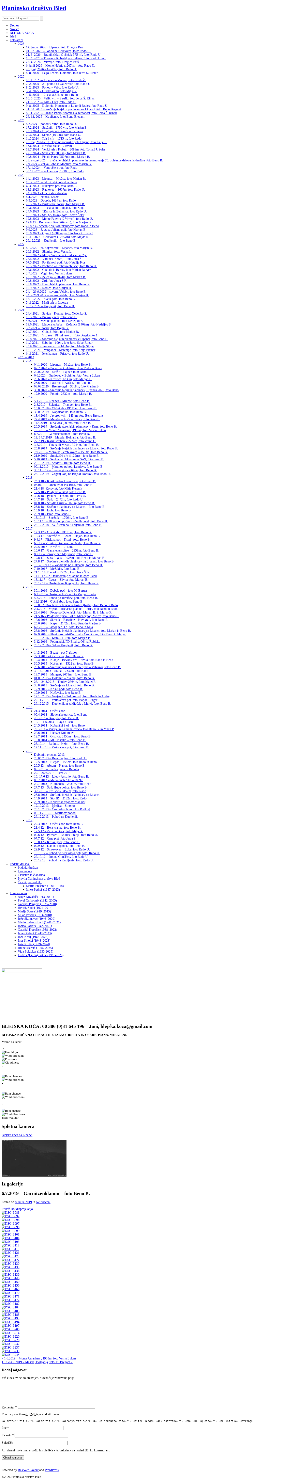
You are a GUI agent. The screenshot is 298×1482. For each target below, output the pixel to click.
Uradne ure (25, 871)
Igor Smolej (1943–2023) (34, 940)
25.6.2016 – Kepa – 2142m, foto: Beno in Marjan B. (68, 623)
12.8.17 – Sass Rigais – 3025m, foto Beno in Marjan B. (69, 557)
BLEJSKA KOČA (22, 32)
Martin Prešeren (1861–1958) (45, 886)
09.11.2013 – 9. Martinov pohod (55, 813)
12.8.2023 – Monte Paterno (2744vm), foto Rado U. (59, 218)
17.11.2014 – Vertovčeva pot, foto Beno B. (61, 747)
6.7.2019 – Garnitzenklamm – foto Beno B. (62, 433)
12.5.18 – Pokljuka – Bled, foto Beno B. (60, 492)
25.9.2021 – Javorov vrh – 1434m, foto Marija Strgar (60, 346)
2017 (29, 528)
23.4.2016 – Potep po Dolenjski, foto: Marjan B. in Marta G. (73, 612)
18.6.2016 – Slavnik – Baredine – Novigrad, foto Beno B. (71, 619)
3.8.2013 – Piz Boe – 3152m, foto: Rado (60, 791)
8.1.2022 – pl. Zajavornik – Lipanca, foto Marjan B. (59, 248)
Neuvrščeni (43, 1202)
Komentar (9, 1407)
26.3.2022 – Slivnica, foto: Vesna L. (49, 251)
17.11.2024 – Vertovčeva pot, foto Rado (51, 167)
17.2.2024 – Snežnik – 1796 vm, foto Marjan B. (57, 127)
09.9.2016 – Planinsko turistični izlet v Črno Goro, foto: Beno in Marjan (80, 634)
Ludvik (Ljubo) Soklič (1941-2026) (40, 955)
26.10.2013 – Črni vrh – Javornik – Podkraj (62, 809)
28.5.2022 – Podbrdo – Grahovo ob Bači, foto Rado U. (61, 266)
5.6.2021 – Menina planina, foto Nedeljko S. (54, 320)
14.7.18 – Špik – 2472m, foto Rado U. (59, 499)
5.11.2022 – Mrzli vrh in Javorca (47, 302)
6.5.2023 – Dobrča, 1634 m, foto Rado (51, 200)
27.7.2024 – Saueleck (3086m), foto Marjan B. (56, 153)
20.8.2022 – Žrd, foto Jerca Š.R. (46, 280)
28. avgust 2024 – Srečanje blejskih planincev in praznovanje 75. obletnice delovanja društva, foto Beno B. (94, 160)
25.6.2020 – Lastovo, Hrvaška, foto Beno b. (62, 382)
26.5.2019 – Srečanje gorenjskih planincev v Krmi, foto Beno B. (75, 426)
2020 (29, 361)
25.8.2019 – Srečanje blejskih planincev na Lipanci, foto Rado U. (76, 448)
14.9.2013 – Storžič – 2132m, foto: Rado (60, 798)
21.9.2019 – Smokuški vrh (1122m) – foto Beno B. (67, 455)
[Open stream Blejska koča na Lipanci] (34, 1158)
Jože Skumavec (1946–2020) (36, 918)
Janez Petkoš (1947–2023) (43, 889)
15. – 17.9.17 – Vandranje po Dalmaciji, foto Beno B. (68, 565)
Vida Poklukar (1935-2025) (35, 951)
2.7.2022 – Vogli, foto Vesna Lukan (49, 273)
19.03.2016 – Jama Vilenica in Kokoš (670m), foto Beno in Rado (76, 605)
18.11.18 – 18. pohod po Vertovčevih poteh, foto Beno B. (71, 521)
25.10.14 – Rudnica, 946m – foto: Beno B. (61, 743)
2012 (29, 820)
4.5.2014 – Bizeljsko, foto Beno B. (56, 718)
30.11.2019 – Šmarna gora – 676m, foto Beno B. (65, 470)
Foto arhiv (16, 40)
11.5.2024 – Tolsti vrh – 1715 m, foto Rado (53, 138)
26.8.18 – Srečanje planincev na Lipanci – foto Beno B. (69, 506)
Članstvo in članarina (31, 875)
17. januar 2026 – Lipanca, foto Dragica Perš (55, 47)
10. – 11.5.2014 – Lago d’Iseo (53, 721)
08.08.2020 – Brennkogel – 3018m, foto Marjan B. (67, 386)
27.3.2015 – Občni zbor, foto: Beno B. (59, 656)
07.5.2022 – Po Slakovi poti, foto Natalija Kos (55, 262)
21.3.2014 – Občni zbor (49, 711)
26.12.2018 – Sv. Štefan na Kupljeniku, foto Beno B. (68, 525)
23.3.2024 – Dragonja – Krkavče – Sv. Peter (54, 131)
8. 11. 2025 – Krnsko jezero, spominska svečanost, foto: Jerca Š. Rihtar (71, 113)
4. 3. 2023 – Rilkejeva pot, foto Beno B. (51, 186)
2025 (21, 76)
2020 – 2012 (26, 357)
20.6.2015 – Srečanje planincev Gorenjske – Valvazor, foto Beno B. (77, 667)
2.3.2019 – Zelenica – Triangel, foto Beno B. (63, 404)
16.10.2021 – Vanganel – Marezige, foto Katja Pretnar (60, 350)
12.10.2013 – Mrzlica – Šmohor (54, 805)
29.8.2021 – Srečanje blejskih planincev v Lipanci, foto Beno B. (67, 339)
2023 (21, 175)
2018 (29, 477)
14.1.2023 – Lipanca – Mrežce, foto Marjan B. (56, 178)
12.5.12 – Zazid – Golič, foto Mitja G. (58, 831)
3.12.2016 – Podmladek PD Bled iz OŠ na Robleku (67, 641)
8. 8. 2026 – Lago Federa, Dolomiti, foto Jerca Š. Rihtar (62, 73)
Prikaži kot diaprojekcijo (17, 1209)
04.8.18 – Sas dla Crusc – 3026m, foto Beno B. (64, 503)
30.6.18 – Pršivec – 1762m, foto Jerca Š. (60, 495)
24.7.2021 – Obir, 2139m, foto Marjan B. (52, 331)
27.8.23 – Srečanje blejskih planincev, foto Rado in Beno (62, 226)
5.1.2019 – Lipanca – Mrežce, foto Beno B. (62, 401)
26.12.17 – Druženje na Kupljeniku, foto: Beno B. (66, 583)
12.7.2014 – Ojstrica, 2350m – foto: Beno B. (62, 736)
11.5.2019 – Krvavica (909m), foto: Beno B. (62, 423)
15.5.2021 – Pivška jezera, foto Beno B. (51, 317)
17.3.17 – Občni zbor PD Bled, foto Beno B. (63, 532)
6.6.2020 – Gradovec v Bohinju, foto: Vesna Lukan (67, 375)
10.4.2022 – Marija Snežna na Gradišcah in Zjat (56, 255)
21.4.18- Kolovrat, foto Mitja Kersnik (58, 488)
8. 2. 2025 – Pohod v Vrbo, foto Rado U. (52, 87)
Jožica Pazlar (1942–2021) (35, 926)
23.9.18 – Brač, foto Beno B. (52, 514)
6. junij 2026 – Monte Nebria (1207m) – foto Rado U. (60, 65)
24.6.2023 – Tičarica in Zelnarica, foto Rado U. (56, 211)
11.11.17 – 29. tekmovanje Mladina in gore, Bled (65, 576)
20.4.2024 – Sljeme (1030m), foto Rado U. (53, 135)
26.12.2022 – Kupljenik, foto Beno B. (50, 306)
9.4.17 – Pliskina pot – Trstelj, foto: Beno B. (62, 539)
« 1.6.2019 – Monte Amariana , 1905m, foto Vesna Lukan (39, 1358)
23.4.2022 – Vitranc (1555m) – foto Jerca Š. (54, 258)
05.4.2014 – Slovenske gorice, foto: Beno (60, 714)
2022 (21, 244)
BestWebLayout (28, 1470)
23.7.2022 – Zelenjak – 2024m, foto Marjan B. (56, 277)
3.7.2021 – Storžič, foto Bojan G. (47, 328)
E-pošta (8, 1435)
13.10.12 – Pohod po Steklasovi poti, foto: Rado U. (67, 853)
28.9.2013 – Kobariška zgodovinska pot (59, 802)
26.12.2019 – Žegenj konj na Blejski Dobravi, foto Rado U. (72, 474)
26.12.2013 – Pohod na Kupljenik (56, 816)
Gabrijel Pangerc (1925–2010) (37, 904)
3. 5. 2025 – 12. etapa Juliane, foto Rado (52, 94)
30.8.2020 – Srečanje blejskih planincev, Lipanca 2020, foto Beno (76, 390)
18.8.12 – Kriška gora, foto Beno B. (57, 842)
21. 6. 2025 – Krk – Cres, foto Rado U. (51, 102)
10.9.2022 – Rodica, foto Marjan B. (49, 288)
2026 (21, 43)
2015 (29, 649)
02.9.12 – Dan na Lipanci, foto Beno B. (59, 845)
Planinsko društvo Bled (34, 8)
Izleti (13, 36)
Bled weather (10, 1117)
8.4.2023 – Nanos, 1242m (42, 196)
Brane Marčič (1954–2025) (35, 948)
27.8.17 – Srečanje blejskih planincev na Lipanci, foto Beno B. (74, 561)
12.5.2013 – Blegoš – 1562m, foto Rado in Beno (65, 762)
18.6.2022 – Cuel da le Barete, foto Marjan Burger (58, 269)
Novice (14, 29)
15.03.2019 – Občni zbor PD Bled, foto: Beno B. (65, 408)
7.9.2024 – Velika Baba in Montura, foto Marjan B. (59, 164)
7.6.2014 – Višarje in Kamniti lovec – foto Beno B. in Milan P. (74, 729)
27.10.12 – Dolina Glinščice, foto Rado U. (61, 856)
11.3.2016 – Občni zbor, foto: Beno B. (58, 601)
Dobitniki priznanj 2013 (49, 754)
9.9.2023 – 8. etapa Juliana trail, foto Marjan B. (56, 229)
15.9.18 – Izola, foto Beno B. (53, 510)
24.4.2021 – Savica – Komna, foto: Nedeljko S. (56, 313)
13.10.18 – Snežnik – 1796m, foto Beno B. (61, 517)
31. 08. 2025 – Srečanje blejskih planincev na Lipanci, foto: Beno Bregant (73, 109)
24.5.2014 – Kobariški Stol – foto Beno (59, 725)
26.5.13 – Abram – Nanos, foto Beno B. (60, 765)
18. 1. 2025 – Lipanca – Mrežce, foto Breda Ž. (56, 80)
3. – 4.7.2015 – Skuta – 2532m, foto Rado (61, 670)
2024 (21, 120)
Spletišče (7, 1442)
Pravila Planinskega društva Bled (39, 878)
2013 (29, 751)
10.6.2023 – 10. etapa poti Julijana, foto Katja (55, 207)
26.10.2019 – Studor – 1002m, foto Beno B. (62, 463)
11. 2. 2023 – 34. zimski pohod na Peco (51, 182)
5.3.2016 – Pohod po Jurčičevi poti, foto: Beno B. (66, 598)
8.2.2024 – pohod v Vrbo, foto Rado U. (51, 124)
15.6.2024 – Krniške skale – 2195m (49, 145)
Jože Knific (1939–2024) (34, 944)
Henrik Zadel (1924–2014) (35, 907)
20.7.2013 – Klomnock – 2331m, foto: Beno (62, 783)
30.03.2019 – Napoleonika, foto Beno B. (60, 412)
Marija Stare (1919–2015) (34, 911)
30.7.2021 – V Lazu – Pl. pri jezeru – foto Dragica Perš (61, 335)
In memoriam (18, 893)
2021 (21, 310)
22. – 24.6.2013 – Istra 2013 (52, 773)
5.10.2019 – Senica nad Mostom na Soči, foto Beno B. (69, 459)
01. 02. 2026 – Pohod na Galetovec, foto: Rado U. (58, 51)
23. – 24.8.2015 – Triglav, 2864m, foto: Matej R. (65, 681)
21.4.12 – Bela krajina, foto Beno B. (57, 827)
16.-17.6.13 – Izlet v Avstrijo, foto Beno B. (61, 776)
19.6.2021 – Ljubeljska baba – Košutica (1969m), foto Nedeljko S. (68, 324)
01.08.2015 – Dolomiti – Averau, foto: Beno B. (64, 678)
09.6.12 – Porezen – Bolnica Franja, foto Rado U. (66, 834)
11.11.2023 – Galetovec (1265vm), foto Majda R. (57, 237)
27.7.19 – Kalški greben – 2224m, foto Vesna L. (65, 441)
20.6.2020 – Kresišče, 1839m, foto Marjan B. (63, 379)
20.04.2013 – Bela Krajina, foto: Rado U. (60, 758)
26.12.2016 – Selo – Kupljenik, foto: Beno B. (63, 645)
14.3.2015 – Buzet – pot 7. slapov (55, 652)
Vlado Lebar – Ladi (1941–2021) (39, 922)
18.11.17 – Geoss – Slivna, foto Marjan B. (61, 579)
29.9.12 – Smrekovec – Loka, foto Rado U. (62, 849)
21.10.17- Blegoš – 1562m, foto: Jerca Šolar (62, 572)
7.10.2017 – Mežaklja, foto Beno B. (57, 568)
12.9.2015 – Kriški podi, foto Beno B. (58, 689)
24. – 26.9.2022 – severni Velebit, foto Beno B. (56, 291)
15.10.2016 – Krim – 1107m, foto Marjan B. (62, 638)
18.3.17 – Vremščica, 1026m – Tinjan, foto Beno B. (67, 536)
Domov (14, 25)
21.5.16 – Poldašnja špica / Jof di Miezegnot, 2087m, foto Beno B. (76, 616)
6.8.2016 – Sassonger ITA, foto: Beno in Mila (63, 627)
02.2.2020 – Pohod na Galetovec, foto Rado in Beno (68, 368)
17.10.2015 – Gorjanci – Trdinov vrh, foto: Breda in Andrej (72, 696)
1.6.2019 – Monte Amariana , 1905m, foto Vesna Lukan (70, 430)
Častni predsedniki (30, 882)
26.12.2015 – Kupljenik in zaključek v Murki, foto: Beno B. (72, 703)
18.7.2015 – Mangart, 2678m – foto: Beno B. (63, 674)
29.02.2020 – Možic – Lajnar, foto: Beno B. (62, 371)
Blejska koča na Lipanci (17, 1135)
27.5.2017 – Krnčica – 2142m (53, 546)
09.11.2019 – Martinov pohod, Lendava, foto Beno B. (68, 466)
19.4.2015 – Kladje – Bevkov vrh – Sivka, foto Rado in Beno (73, 660)
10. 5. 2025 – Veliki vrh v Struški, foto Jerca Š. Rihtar (60, 98)
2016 (29, 587)
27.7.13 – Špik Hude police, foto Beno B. (61, 787)
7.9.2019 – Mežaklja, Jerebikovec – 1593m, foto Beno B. (71, 452)
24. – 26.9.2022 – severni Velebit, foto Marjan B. (57, 295)
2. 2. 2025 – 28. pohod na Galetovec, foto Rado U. (58, 83)
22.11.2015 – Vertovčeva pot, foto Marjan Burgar (65, 700)
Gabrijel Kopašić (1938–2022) (37, 929)
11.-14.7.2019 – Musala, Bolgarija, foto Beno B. (65, 437)
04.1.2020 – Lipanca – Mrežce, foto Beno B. (63, 364)
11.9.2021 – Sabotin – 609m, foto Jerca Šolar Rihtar (59, 342)
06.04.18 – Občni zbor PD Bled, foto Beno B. (63, 485)
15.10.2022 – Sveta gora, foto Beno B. (51, 299)
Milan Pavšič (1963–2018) (35, 915)
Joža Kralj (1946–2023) (33, 937)
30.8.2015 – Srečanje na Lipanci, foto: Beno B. (64, 685)
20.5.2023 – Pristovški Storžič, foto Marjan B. (55, 204)
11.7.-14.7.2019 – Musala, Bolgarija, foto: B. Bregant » (37, 1362)
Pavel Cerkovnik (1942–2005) (37, 900)
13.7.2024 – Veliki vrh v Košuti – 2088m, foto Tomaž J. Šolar (65, 149)
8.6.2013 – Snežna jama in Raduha (56, 769)
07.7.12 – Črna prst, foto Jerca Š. (55, 838)
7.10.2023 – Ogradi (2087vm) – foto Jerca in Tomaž (59, 233)
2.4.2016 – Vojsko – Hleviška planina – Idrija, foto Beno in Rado (76, 608)
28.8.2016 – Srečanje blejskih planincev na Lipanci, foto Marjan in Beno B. (82, 630)
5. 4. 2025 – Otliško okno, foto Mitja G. (51, 91)
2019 (29, 397)
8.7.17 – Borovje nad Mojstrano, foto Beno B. (63, 554)
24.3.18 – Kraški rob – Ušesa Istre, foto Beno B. (65, 481)
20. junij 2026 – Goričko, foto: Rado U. (51, 69)
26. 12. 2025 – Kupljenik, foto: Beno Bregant (55, 116)
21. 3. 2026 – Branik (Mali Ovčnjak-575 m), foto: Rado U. (63, 54)
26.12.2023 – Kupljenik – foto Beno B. (51, 240)
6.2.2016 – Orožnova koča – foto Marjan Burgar (65, 594)
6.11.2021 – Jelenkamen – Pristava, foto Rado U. (57, 353)
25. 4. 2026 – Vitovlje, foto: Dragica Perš (52, 62)
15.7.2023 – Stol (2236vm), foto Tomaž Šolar (55, 215)
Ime (5, 1427)
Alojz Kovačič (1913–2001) (36, 896)
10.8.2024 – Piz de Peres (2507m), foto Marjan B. (58, 156)
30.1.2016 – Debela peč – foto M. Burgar (60, 590)
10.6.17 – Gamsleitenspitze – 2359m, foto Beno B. (66, 550)
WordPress (52, 1470)
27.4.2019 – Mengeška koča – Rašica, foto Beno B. (67, 419)
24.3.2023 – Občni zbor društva (46, 193)
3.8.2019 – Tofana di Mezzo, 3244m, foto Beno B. (66, 444)
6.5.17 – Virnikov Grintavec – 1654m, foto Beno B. (67, 543)
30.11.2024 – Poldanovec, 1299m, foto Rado (55, 171)
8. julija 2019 (23, 1202)
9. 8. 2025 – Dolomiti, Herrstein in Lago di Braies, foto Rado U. (67, 105)
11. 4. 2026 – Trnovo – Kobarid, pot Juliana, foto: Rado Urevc (66, 58)
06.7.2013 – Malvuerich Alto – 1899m (58, 780)
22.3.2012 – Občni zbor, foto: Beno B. (59, 824)
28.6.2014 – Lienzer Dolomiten (54, 732)
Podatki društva (20, 864)
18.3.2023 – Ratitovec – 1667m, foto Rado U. (55, 189)
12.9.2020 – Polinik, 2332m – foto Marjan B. (63, 393)
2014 (29, 707)
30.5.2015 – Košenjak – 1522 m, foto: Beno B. (64, 663)
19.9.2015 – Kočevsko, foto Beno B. (57, 692)
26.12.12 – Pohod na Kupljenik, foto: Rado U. (64, 860)
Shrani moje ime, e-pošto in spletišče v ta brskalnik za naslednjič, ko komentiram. (58, 1450)
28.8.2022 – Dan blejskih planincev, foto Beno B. (58, 284)
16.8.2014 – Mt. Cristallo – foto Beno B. (60, 740)
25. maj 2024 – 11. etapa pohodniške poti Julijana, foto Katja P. (66, 142)
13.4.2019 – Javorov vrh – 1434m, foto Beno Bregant (68, 415)
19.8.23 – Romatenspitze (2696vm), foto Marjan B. (59, 222)
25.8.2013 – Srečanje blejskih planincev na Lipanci (67, 794)
